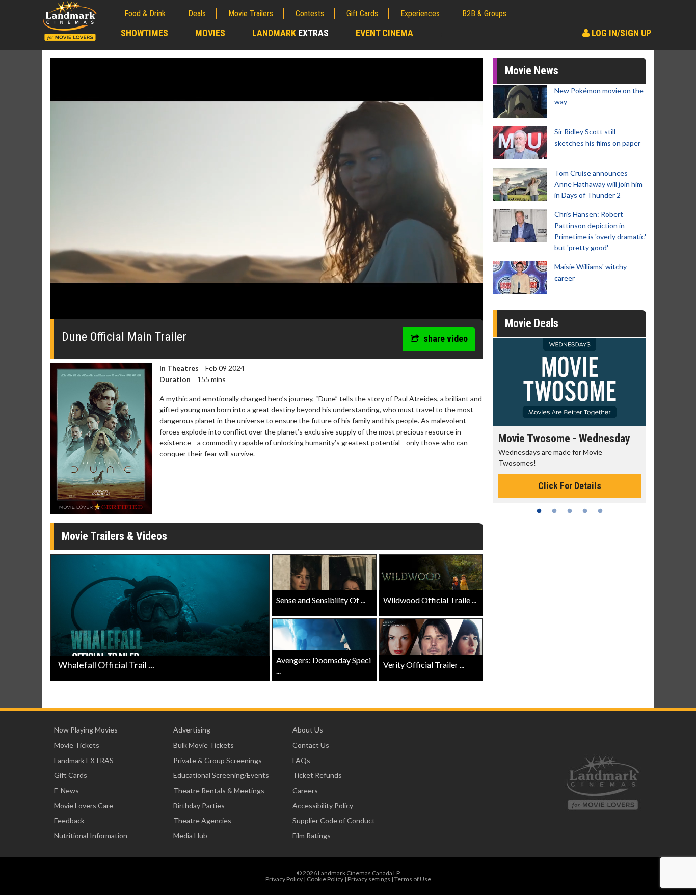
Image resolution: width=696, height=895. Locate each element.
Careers (305, 790)
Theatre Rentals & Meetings (218, 790)
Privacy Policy (284, 879)
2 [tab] (554, 511)
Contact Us (310, 745)
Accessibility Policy (322, 805)
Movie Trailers (250, 13)
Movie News (531, 70)
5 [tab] (600, 511)
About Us (307, 729)
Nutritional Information (90, 835)
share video (445, 338)
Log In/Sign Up (620, 33)
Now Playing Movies (86, 729)
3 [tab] (570, 511)
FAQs (301, 760)
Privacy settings (368, 879)
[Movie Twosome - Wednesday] (569, 382)
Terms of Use (412, 879)
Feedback (69, 820)
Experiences (420, 13)
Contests (310, 13)
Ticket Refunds (317, 775)
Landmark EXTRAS (84, 760)
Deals (197, 13)
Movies (210, 33)
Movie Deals (531, 323)
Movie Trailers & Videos (114, 536)
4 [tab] (585, 511)
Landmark (290, 33)
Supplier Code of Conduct (333, 820)
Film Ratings (311, 835)
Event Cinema (384, 33)
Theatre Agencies (202, 820)
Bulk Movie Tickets (203, 745)
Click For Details (569, 485)
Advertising (191, 729)
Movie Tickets (76, 745)
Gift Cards (362, 13)
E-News (66, 790)
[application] (266, 192)
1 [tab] (539, 511)
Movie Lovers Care (83, 805)
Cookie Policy (325, 879)
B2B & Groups (484, 13)
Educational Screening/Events (221, 775)
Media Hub (190, 835)
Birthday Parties (199, 805)
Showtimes (144, 33)
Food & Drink (145, 13)
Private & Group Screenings (217, 760)
